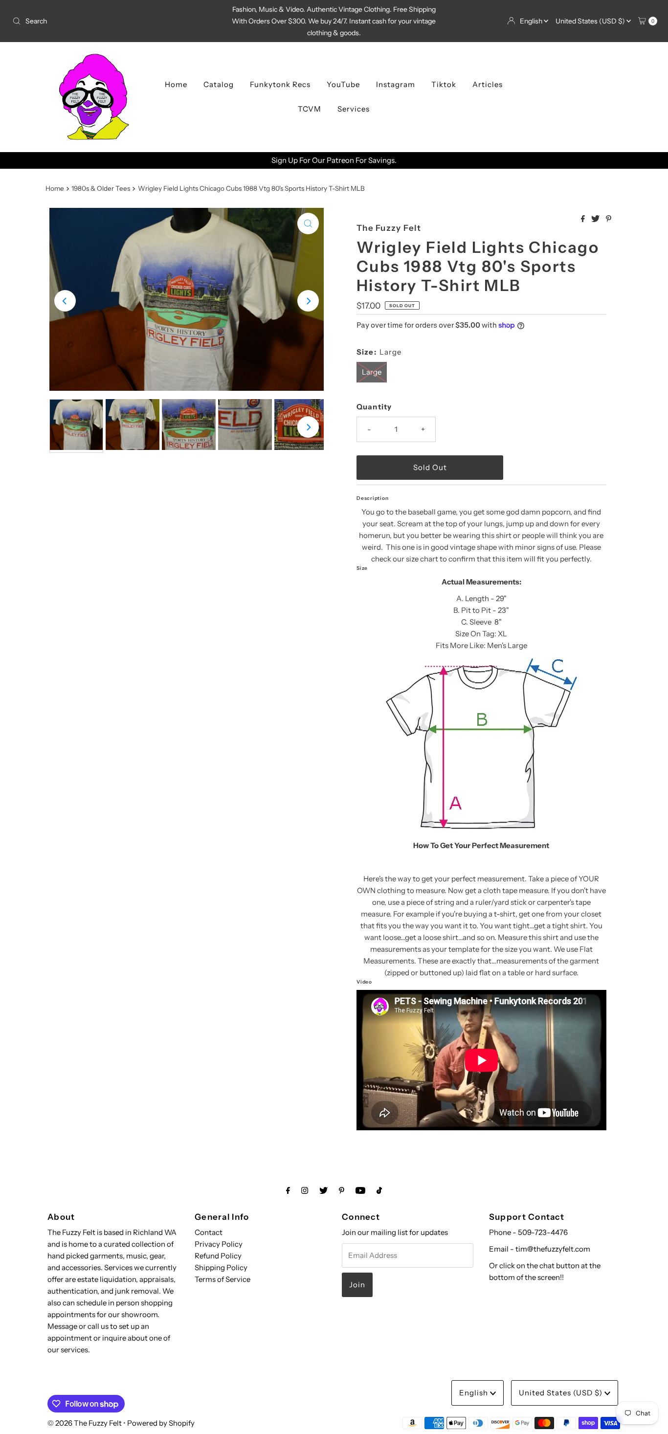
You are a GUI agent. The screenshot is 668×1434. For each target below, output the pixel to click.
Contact (209, 1232)
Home (176, 84)
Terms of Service (222, 1279)
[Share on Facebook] (583, 219)
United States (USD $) (591, 21)
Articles (487, 84)
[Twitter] (323, 1190)
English (532, 21)
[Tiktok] (379, 1190)
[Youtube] (360, 1190)
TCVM (309, 108)
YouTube (343, 84)
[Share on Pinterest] (608, 219)
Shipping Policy (221, 1267)
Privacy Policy (219, 1244)
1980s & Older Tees (100, 188)
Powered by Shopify (161, 1423)
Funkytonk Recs (280, 84)
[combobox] (114, 21)
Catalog (218, 84)
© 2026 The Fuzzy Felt (84, 1423)
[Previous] (65, 301)
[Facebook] (288, 1190)
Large (371, 372)
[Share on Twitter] (596, 219)
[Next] (308, 301)
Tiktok (443, 84)
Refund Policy (218, 1255)
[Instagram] (304, 1190)
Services (353, 108)
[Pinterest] (341, 1190)
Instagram (395, 84)
